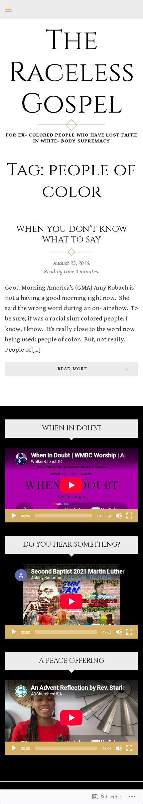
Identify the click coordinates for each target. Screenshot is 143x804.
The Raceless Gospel (71, 72)
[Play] (13, 515)
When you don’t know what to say (71, 234)
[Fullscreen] (129, 515)
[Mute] (118, 515)
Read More (72, 369)
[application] (71, 485)
